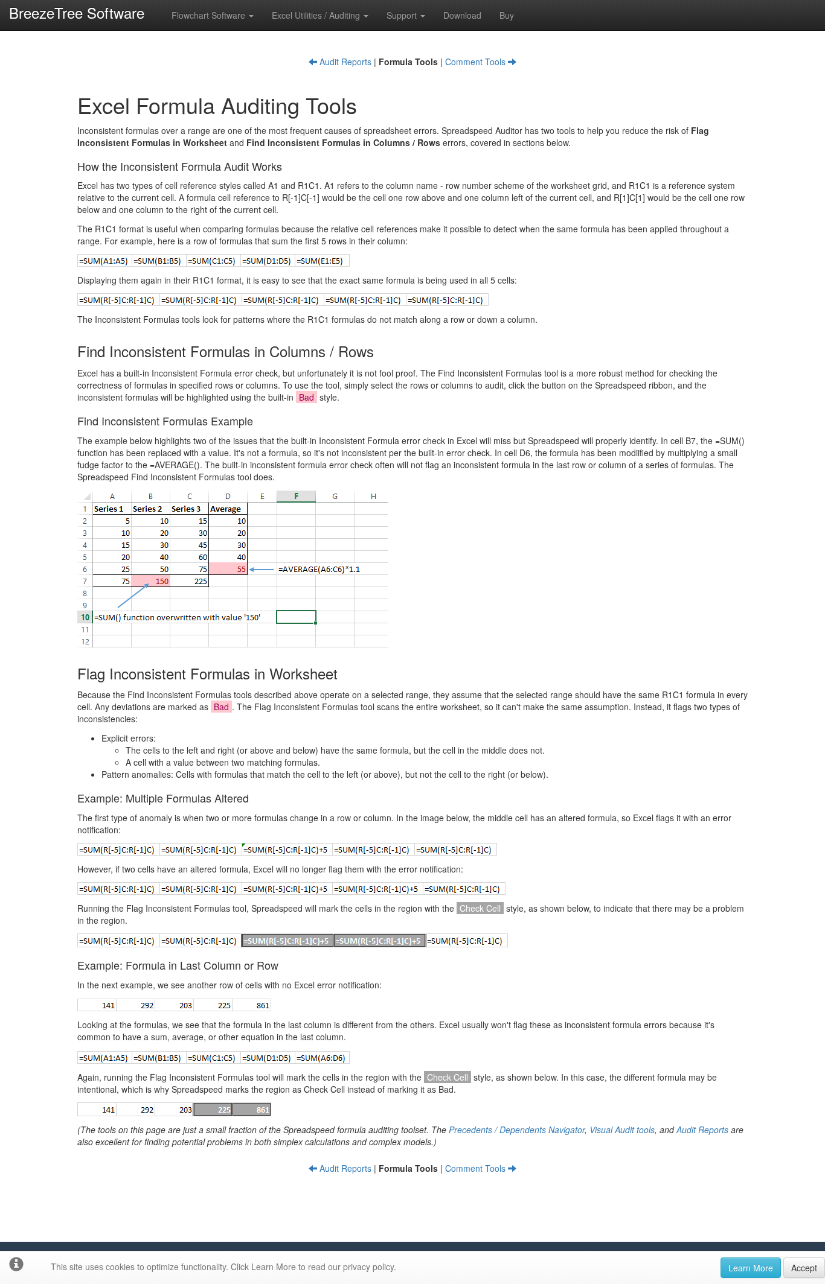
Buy (506, 15)
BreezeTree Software (76, 12)
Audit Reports (344, 62)
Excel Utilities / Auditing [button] (317, 15)
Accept (804, 1268)
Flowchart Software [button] (210, 15)
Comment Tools (476, 62)
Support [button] (403, 15)
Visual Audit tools (622, 1130)
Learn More (750, 1268)
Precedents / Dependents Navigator (517, 1130)
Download (462, 15)
